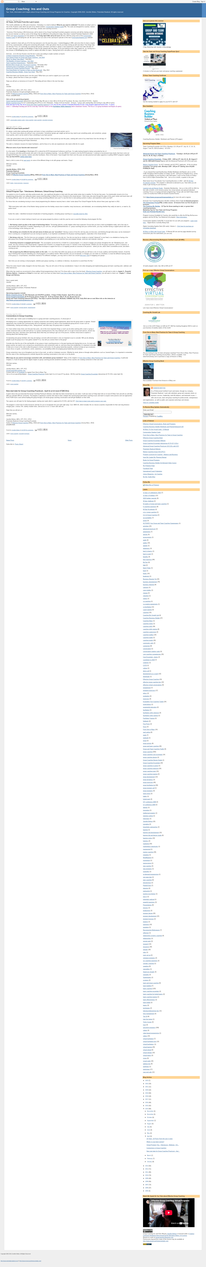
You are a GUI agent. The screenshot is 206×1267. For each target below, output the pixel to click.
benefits (145, 557)
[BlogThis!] (40, 116)
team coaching (38, 120)
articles (145, 534)
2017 (147, 1099)
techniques (146, 1008)
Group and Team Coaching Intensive (38, 104)
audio (144, 540)
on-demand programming (150, 874)
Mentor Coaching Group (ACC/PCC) (154, 452)
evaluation (146, 696)
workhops (146, 1066)
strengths (146, 974)
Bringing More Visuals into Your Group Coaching (21, 65)
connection (146, 646)
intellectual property (149, 813)
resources (26, 183)
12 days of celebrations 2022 (152, 493)
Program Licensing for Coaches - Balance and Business (160, 454)
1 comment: (29, 304)
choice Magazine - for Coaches (152, 474)
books (12, 183)
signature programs (149, 958)
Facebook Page (148, 468)
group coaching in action (150, 766)
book (144, 571)
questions (146, 924)
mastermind (146, 849)
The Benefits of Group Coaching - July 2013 (19, 61)
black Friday (147, 568)
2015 (147, 1105)
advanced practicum (149, 529)
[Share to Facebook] (44, 116)
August (149, 1123)
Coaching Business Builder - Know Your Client (20, 72)
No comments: (30, 116)
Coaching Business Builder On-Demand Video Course (159, 463)
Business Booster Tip (149, 579)
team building (147, 986)
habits (145, 796)
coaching (146, 612)
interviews (146, 818)
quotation (146, 927)
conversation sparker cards (17, 120)
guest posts (146, 793)
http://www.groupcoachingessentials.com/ (30, 1261)
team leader (146, 1002)
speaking (146, 966)
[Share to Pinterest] (46, 116)
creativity (146, 662)
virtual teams (147, 1055)
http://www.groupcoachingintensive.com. (20, 300)
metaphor (146, 855)
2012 (147, 1169)
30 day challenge (148, 501)
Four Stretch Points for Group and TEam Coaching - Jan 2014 (25, 57)
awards (145, 545)
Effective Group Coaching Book (153, 438)
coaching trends (148, 640)
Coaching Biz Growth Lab (151, 615)
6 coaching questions (149, 506)
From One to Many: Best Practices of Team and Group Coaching (63, 175)
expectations (147, 704)
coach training (147, 610)
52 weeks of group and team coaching (155, 504)
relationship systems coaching (152, 935)
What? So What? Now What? (15, 59)
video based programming (151, 1033)
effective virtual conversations (152, 685)
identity (145, 807)
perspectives (147, 883)
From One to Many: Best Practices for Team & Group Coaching (163, 435)
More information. (181, 217)
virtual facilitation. (148, 1044)
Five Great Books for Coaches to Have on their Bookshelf (24, 70)
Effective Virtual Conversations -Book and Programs (159, 424)
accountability (147, 518)
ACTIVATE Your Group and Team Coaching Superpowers (160, 523)
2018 (147, 1096)
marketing (146, 844)
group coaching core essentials (152, 754)
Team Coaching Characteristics (16, 63)
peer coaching (147, 880)
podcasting (146, 891)
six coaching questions (150, 961)
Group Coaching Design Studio (152, 760)
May (148, 1133)
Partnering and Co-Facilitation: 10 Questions (20, 66)
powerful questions (149, 902)
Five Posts (146, 724)
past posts (27, 160)
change (145, 593)
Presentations (147, 905)
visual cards (147, 1061)
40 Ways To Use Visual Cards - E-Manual (156, 429)
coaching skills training (150, 629)
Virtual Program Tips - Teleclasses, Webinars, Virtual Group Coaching (34, 191)
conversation (147, 649)
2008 (147, 1181)
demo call (146, 671)
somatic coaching (148, 963)
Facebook (22, 372)
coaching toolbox (148, 635)
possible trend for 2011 (80, 214)
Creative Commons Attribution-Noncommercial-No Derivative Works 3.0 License (168, 1234)
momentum (146, 860)
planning (145, 888)
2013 (147, 1166)
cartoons (145, 587)
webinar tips (146, 1064)
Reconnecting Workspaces (151, 930)
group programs (148, 791)
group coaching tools (149, 771)
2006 (147, 1188)
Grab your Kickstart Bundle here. (154, 211)
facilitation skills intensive (151, 713)
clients (145, 598)
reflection (146, 933)
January (149, 1161)
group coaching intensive (150, 768)
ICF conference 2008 (149, 802)
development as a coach (150, 674)
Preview (145, 416)
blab (144, 565)
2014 (147, 1108)
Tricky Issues (147, 1022)
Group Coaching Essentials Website (154, 440)
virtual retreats (147, 1052)
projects (145, 922)
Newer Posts (10, 440)
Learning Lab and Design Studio (153, 188)
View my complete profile (151, 402)
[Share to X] (42, 116)
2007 (147, 1184)
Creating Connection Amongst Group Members (21, 55)
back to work (147, 554)
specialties (146, 969)
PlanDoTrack (147, 885)
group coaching (29, 120)
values (145, 1030)
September (150, 1120)
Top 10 (145, 1016)
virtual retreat (147, 1050)
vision (145, 1058)
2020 (147, 1090)
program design (23, 307)
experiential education (150, 707)
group (144, 740)
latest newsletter (19, 36)
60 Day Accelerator (149, 509)
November (150, 1114)
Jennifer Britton (159, 388)
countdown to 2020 (149, 660)
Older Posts (129, 440)
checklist (146, 596)
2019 (147, 1093)
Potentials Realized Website (152, 449)
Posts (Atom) (19, 444)
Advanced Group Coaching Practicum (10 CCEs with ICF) (161, 446)
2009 (147, 1178)
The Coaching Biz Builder (151, 206)
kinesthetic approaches (150, 827)
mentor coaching (148, 852)
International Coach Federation (152, 471)
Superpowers (147, 977)
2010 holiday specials (149, 498)
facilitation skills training (150, 715)
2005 (147, 1191)
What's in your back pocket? (17, 128)
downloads (146, 676)
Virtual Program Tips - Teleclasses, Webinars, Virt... (163, 1145)
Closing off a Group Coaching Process (18, 68)
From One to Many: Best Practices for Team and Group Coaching (60, 94)
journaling (146, 824)
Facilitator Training (148, 718)
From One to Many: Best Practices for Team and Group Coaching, (99, 358)
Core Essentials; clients (150, 657)
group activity (147, 743)
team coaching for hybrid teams (153, 994)
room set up (146, 955)
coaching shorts (148, 623)
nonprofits (146, 871)
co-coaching (147, 601)
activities (146, 526)
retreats (145, 949)
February (150, 1158)
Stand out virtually (148, 972)
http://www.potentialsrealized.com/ (9, 1261)
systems (145, 980)
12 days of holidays (149, 495)
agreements (146, 532)
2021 (147, 1087)
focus (144, 727)
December (150, 1111)
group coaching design (150, 757)
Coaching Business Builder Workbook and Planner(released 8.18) (163, 427)
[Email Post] (36, 116)
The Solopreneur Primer (151, 202)
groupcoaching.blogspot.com (164, 1237)
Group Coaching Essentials (14, 101)
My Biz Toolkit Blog (149, 477)
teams (145, 1005)
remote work (147, 941)
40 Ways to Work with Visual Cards (154, 231)
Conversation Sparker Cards (54, 27)
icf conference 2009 (149, 805)
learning (145, 830)
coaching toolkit (148, 637)
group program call (148, 788)
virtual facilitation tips (149, 1041)
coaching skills (147, 626)
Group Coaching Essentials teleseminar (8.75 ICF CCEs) (160, 443)
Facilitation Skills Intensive (62, 106)
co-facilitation (147, 607)
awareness (146, 548)
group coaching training (150, 774)
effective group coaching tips (152, 682)
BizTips (145, 562)
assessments (147, 537)
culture (145, 668)
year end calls (147, 1072)
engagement (147, 688)
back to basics (147, 551)
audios (145, 543)
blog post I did (84, 255)
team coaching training (150, 997)
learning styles (147, 838)
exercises (146, 699)
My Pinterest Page (149, 466)
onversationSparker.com (79, 37)
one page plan (147, 877)
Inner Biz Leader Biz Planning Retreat (154, 457)
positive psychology (149, 894)
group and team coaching (151, 746)
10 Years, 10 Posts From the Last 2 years (22, 22)
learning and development (151, 832)
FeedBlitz (160, 416)
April (148, 1136)
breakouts (146, 576)
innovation (146, 810)
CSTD (145, 665)
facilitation (146, 710)
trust (144, 1025)
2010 (147, 1175)
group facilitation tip (149, 785)
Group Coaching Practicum (36, 374)
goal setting (146, 732)
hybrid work (146, 799)
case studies (147, 590)
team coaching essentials (151, 991)
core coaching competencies (152, 654)
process (145, 908)
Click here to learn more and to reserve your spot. (91, 401)
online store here (26, 157)
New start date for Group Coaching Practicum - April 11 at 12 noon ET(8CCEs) (37, 391)
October (149, 1117)
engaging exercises (149, 690)
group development (149, 777)
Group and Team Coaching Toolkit (153, 749)
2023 (147, 1080)
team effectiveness (149, 1000)
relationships (147, 938)
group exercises (18, 183)
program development (149, 916)
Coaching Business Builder (151, 618)
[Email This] (38, 116)
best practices (147, 559)
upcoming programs (47, 120)
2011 (147, 1172)
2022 (147, 1083)
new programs (147, 869)
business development (150, 582)
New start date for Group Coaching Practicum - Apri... (163, 1151)
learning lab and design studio (152, 835)
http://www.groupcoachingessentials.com (155, 1241)
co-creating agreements (150, 604)
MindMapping (147, 857)
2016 (147, 1102)
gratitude (145, 738)
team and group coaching (151, 983)
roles (144, 952)
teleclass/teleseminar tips (151, 1011)
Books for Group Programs (151, 460)
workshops (146, 1069)
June (148, 1130)
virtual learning (31, 307)
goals (144, 735)
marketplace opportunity (150, 846)
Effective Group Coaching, (94, 271)
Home (69, 440)
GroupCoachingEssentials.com (15, 370)
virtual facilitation (148, 1039)
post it (145, 896)
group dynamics (148, 779)
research (145, 944)
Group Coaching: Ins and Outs (27, 9)
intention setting (148, 816)
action (145, 520)
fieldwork (145, 721)
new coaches (147, 866)
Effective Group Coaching (20, 94)
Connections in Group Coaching (19, 316)
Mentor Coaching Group (13, 103)
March (149, 1155)
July (148, 1127)
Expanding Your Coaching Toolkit (153, 701)
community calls (148, 643)
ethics (145, 693)
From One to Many (149, 729)
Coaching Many (148, 621)
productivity (146, 910)
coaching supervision (149, 632)
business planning (148, 584)
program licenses (148, 919)
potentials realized (148, 899)
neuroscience (147, 863)
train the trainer (147, 1019)
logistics (145, 841)
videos (145, 1036)
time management (148, 1013)
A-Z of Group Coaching (150, 515)
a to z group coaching (149, 512)
